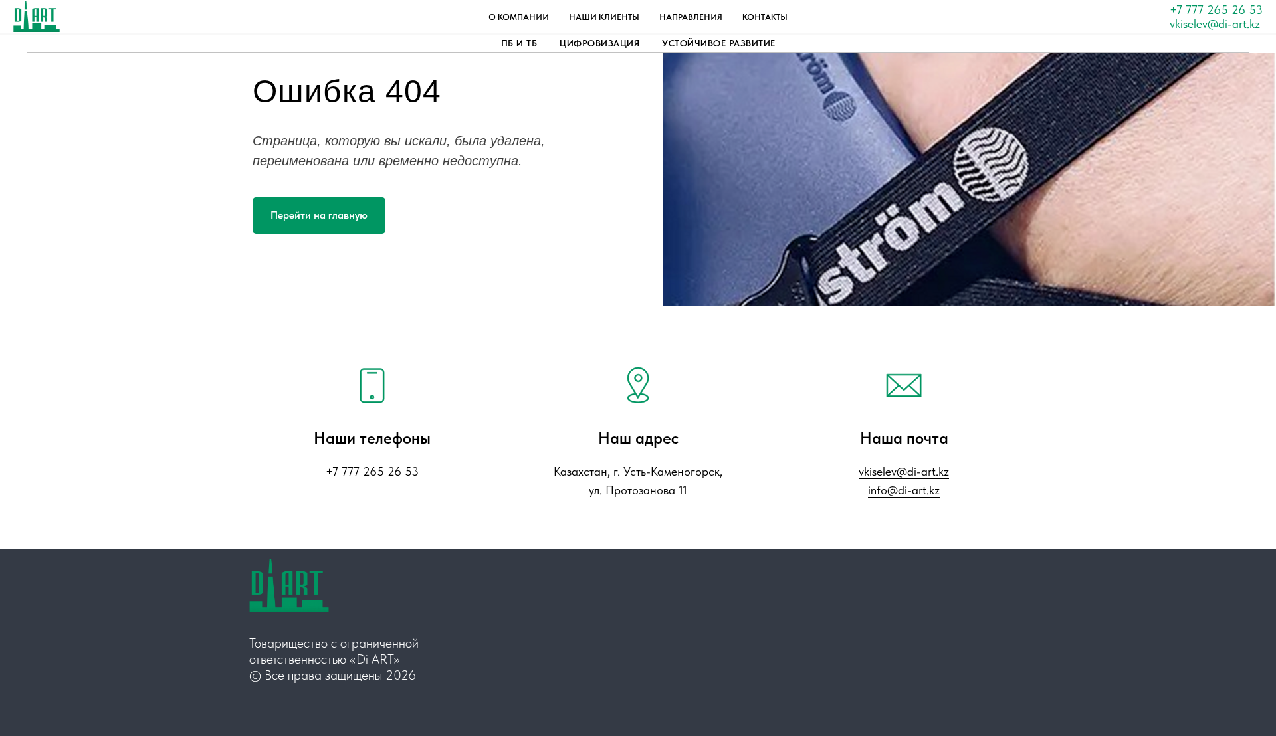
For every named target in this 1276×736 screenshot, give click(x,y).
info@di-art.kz (904, 490)
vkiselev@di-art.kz (1215, 24)
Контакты (765, 17)
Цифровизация (599, 43)
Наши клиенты (604, 17)
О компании (518, 17)
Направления (690, 17)
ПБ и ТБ (519, 43)
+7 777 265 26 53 (1216, 10)
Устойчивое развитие (719, 43)
